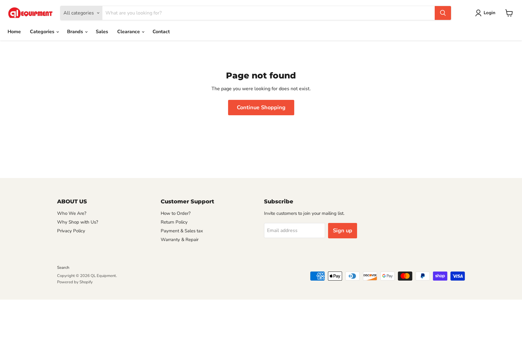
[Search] (443, 13)
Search (63, 267)
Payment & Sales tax (182, 231)
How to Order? (176, 213)
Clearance (129, 31)
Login (489, 13)
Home (14, 31)
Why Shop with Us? (77, 222)
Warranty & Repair (179, 240)
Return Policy (174, 222)
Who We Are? (71, 213)
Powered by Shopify (75, 282)
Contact (161, 31)
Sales (102, 31)
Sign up (342, 230)
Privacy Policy (71, 231)
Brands (75, 31)
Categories (43, 31)
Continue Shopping (261, 107)
